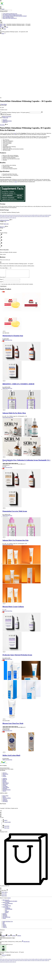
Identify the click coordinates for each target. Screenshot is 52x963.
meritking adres (22, 216)
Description (5, 119)
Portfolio (4, 924)
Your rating (2, 267)
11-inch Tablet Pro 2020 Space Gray (10, 13)
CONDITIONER (8, 909)
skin (15, 133)
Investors (4, 776)
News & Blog (5, 774)
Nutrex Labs (5, 117)
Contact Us (5, 799)
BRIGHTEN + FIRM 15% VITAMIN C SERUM (18, 384)
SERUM (7, 911)
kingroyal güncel (16, 215)
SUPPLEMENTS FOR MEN (11, 901)
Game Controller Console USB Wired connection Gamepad (15, 15)
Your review (3, 277)
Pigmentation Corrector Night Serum (15, 511)
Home (1, 24)
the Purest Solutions (6, 789)
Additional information (7, 120)
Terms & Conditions (7, 798)
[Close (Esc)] (4, 956)
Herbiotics (5, 781)
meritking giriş (12, 216)
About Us (4, 772)
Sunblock (4, 913)
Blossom (4, 780)
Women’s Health (6, 902)
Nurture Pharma (6, 787)
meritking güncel (16, 216)
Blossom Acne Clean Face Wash (13, 723)
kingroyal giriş (11, 215)
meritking (8, 216)
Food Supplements (9, 903)
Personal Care (5, 904)
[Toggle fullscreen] (1, 956)
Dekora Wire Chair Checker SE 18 (9, 18)
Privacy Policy (5, 795)
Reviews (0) (5, 122)
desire (16, 181)
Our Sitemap (5, 801)
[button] (2, 204)
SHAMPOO (7, 908)
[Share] (3, 956)
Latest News (5, 800)
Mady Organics (6, 782)
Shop (4, 24)
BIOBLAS (5, 779)
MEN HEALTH (6, 900)
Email (1, 281)
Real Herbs (5, 788)
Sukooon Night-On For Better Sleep (14, 413)
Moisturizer (5, 914)
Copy (13, 937)
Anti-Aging (5, 915)
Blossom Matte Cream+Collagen (13, 606)
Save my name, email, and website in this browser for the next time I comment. (17, 284)
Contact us (5, 927)
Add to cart (4, 955)
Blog (4, 923)
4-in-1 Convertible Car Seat (8, 17)
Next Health (5, 786)
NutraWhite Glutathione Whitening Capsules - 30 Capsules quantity (15, 112)
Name (1, 279)
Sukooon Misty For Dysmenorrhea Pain (15, 540)
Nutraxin (4, 785)
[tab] (27, 119)
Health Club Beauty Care (8, 921)
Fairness (4, 918)
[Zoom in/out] (0, 956)
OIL (6, 910)
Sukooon (4, 790)
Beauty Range (4, 104)
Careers (4, 775)
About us (4, 926)
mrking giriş (4, 215)
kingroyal (7, 215)
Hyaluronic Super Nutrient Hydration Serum (17, 655)
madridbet (33, 215)
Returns (4, 796)
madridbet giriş (37, 215)
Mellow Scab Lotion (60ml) (11, 755)
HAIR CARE (5, 906)
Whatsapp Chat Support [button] (6, 116)
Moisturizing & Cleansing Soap (13, 335)
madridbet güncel (42, 215)
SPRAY (6, 912)
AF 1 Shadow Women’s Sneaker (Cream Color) (12, 14)
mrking (1, 215)
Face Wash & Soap (6, 917)
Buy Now (9, 114)
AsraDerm (5, 778)
